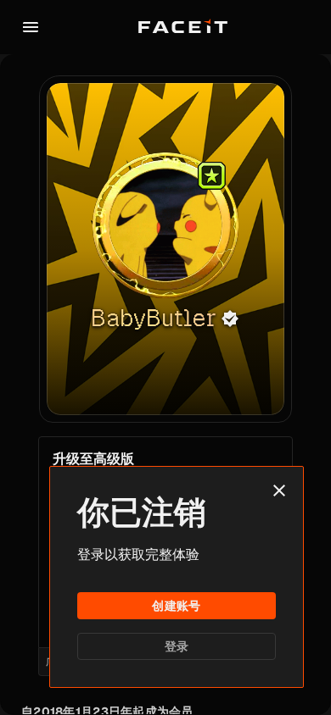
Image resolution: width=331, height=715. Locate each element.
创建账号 (176, 605)
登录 (177, 646)
